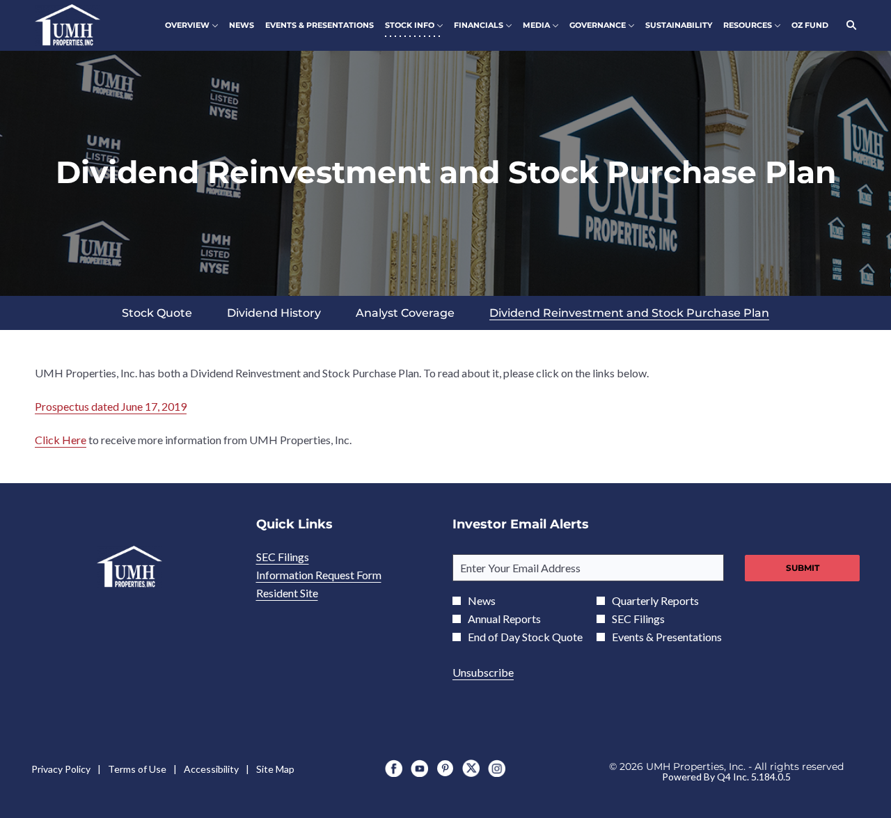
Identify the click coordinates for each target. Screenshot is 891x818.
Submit (802, 568)
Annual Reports (504, 618)
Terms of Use (137, 769)
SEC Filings (301, 557)
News (482, 600)
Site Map (275, 769)
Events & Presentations (667, 637)
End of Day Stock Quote (525, 637)
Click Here (60, 439)
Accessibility (211, 769)
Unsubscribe (483, 672)
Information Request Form (337, 575)
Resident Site (305, 593)
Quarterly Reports (655, 600)
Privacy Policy (60, 769)
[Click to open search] (847, 25)
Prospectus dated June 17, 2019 (111, 406)
